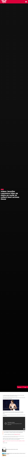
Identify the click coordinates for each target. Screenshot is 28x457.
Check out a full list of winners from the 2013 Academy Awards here (13, 441)
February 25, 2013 (17, 434)
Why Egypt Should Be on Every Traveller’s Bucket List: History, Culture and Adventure (15, 453)
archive (2, 189)
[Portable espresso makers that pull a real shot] (4, 450)
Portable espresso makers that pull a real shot (12, 449)
